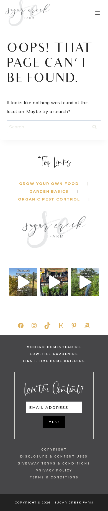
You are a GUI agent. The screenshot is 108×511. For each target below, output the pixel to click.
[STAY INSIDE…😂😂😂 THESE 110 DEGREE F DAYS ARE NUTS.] (23, 282)
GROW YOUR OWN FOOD (49, 183)
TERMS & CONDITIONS (54, 477)
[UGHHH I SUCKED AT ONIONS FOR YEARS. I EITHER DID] (54, 282)
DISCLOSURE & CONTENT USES (54, 456)
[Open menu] (97, 13)
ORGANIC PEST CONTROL (49, 199)
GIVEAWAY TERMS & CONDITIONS (54, 463)
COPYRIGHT (54, 449)
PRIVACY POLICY (54, 470)
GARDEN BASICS (49, 191)
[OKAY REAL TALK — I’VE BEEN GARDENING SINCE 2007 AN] (85, 282)
